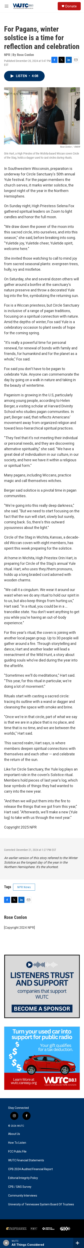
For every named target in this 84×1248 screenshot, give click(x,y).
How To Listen (17, 1142)
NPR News (24, 887)
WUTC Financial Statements (26, 1160)
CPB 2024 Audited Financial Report (30, 1169)
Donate (71, 6)
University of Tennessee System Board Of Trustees (41, 1204)
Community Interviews (22, 1195)
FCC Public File (17, 1151)
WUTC (20, 1125)
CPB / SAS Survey (19, 1186)
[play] (6, 1243)
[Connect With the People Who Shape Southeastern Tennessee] (42, 986)
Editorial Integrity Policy (23, 1178)
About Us (14, 1133)
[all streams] (78, 1243)
